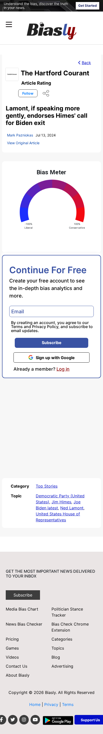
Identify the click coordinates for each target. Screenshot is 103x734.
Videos (12, 657)
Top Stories (47, 486)
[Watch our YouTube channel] (35, 719)
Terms (17, 326)
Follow (28, 93)
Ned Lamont (72, 507)
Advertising (62, 666)
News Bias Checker (24, 624)
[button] (42, 24)
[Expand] (9, 24)
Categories (62, 639)
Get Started (87, 6)
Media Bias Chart (22, 609)
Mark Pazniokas (20, 135)
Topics (58, 648)
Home (34, 704)
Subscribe (52, 342)
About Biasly (18, 675)
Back (86, 62)
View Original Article (23, 143)
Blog (56, 657)
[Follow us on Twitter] (13, 719)
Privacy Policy (45, 326)
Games (12, 648)
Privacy (52, 704)
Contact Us (16, 666)
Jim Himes (61, 501)
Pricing (12, 639)
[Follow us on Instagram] (24, 719)
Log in (63, 369)
